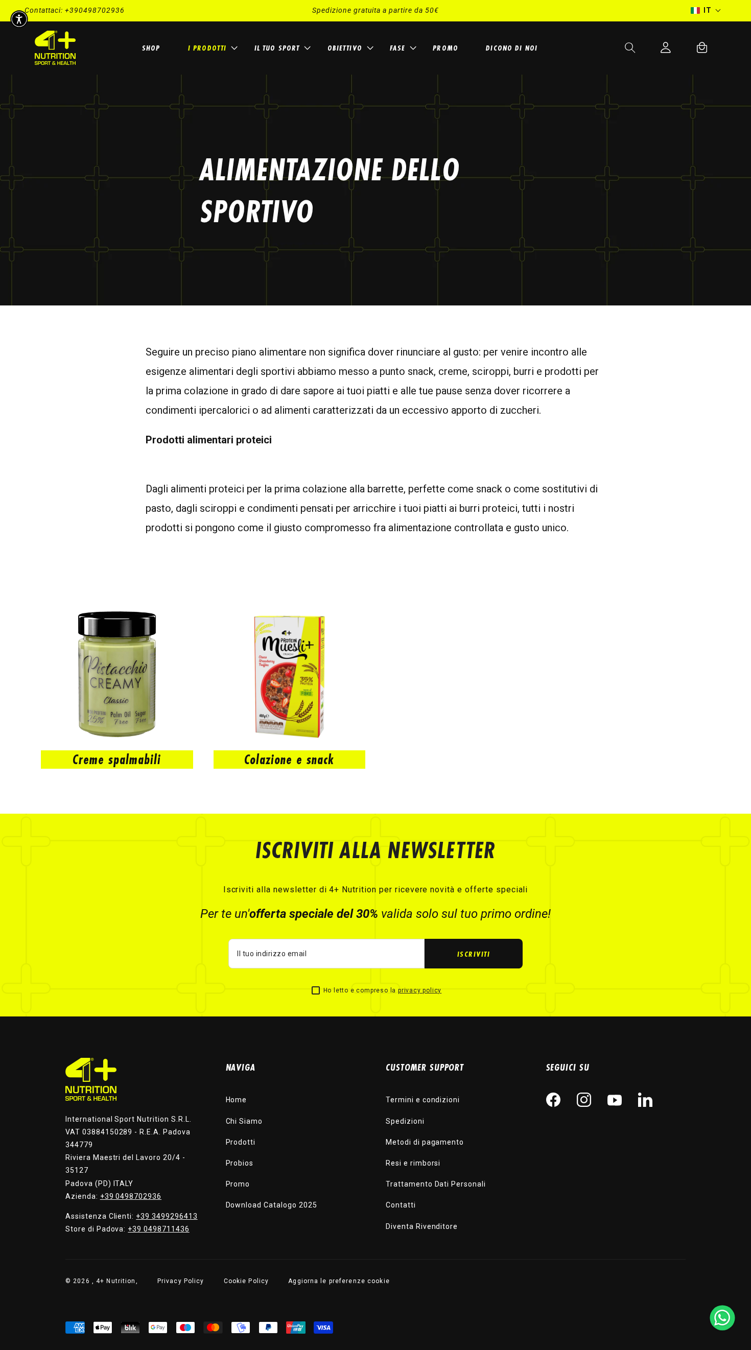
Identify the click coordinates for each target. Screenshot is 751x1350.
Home (236, 1100)
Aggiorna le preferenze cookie (338, 1281)
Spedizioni (405, 1121)
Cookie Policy (246, 1281)
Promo (238, 1184)
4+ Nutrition (115, 1281)
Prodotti (241, 1142)
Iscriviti (473, 954)
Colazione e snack (289, 759)
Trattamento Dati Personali (436, 1184)
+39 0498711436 (158, 1229)
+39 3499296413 (166, 1216)
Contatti (401, 1205)
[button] (211, 48)
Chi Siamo (244, 1121)
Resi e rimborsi (413, 1163)
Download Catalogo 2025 (271, 1205)
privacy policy (419, 990)
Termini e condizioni (423, 1100)
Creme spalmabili (117, 759)
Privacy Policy (180, 1281)
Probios (240, 1163)
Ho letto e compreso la (382, 990)
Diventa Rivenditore (422, 1226)
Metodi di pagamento (425, 1142)
